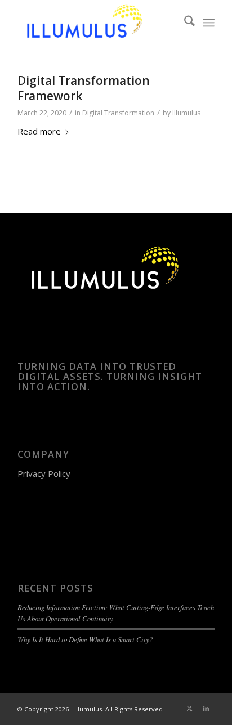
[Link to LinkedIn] (206, 708)
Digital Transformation (118, 113)
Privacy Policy (43, 473)
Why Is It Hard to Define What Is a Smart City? (85, 639)
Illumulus (186, 113)
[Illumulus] (96, 22)
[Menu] (209, 22)
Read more (39, 131)
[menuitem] (184, 22)
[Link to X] (189, 708)
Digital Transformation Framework (83, 88)
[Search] (184, 22)
